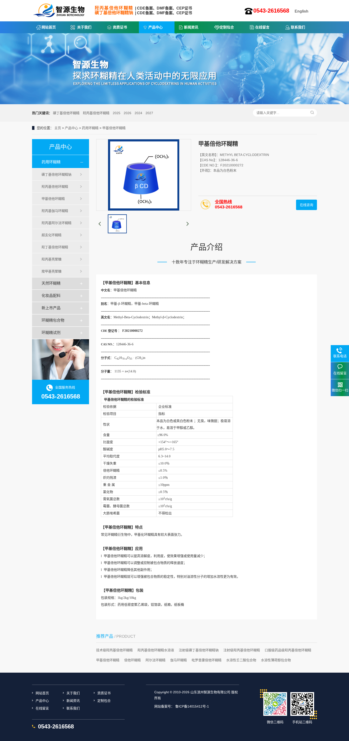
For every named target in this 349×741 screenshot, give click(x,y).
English (301, 11)
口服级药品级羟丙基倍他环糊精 (288, 650)
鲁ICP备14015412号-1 (192, 706)
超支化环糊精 (51, 235)
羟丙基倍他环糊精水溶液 (155, 650)
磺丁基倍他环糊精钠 (56, 174)
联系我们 (298, 27)
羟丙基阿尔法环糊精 (56, 223)
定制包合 (227, 27)
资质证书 (120, 27)
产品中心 (155, 27)
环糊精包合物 (53, 320)
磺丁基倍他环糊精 (66, 113)
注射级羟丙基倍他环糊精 (241, 650)
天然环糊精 (51, 283)
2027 (149, 113)
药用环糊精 (90, 128)
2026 (127, 113)
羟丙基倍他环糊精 (96, 113)
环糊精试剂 (51, 333)
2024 (138, 113)
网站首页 (49, 27)
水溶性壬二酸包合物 (241, 660)
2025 (116, 113)
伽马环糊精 (178, 660)
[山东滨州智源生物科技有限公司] (59, 9)
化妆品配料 (51, 296)
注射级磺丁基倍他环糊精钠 (199, 650)
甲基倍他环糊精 (114, 128)
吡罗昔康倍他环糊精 (207, 660)
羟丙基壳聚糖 (51, 259)
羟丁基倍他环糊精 (55, 247)
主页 (57, 128)
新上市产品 (51, 308)
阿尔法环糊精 (155, 660)
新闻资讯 (191, 27)
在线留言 (262, 27)
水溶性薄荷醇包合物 (276, 660)
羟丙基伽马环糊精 (55, 211)
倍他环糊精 (132, 660)
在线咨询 (306, 205)
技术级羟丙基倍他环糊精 (114, 650)
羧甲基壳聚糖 (51, 271)
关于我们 (84, 27)
